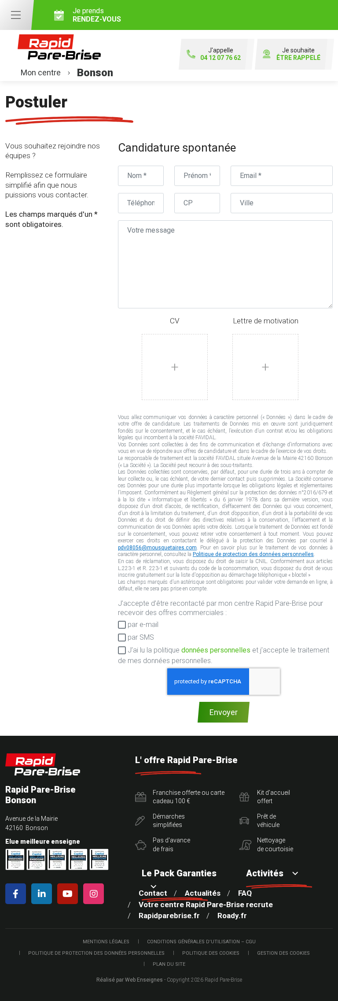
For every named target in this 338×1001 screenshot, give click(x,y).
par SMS (140, 637)
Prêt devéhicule (268, 821)
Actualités (202, 893)
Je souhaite (298, 54)
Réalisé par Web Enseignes (129, 980)
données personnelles (215, 650)
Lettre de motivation (265, 320)
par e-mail (142, 624)
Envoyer (223, 712)
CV (175, 320)
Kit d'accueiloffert (273, 797)
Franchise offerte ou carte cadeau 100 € (188, 797)
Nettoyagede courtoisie (275, 845)
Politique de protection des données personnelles (253, 554)
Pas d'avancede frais (171, 845)
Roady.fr (232, 915)
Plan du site (169, 964)
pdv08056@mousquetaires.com (157, 548)
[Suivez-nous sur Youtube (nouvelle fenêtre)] (69, 893)
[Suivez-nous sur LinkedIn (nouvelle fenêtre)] (43, 893)
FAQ (245, 893)
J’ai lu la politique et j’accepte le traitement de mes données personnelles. (223, 655)
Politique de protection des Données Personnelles (96, 953)
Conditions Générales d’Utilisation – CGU (201, 942)
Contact (153, 893)
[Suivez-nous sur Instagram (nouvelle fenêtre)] (95, 893)
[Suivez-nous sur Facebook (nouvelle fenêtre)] (17, 893)
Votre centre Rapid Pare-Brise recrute (206, 904)
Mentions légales (106, 942)
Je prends (97, 15)
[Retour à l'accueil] (42, 764)
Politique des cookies (210, 953)
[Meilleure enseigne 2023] (99, 859)
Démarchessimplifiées (169, 821)
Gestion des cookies (283, 953)
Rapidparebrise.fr (169, 915)
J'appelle (220, 54)
